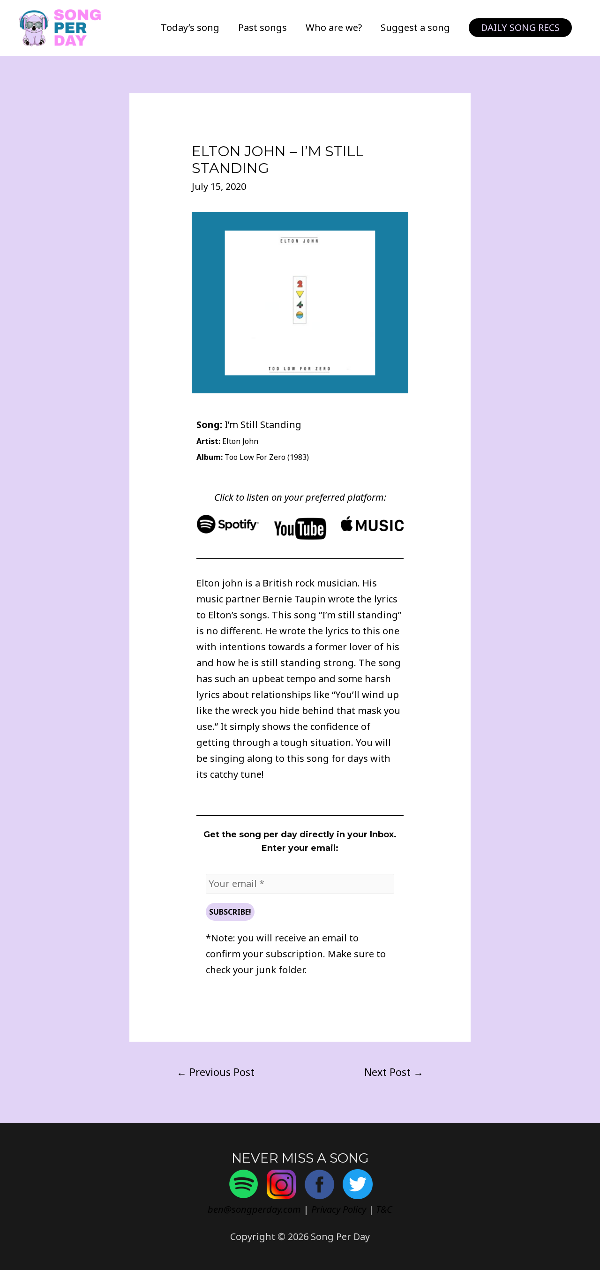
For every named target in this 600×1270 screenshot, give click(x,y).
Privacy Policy (338, 1209)
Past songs (262, 27)
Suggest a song (415, 27)
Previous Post (216, 1072)
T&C (384, 1209)
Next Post (393, 1072)
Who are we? (334, 27)
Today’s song (190, 27)
